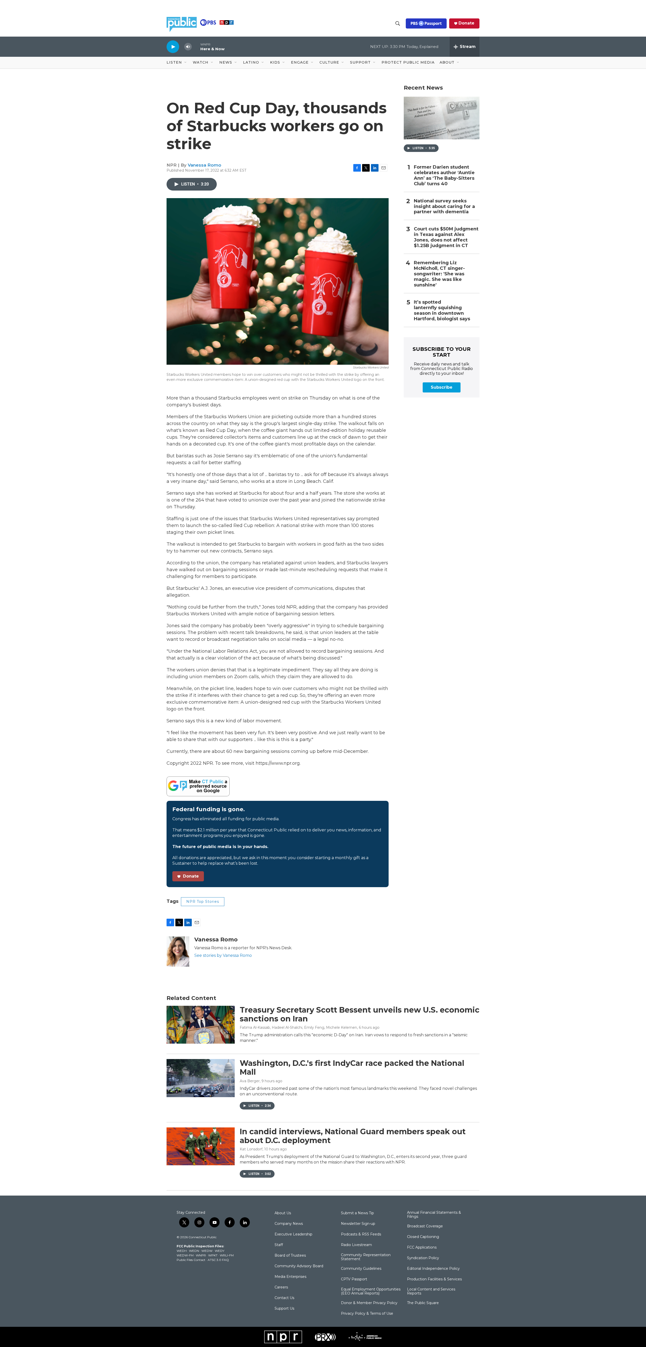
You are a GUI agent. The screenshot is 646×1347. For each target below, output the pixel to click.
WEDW (206, 1251)
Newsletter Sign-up (358, 1224)
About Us (283, 1213)
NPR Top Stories (202, 901)
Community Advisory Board (299, 1266)
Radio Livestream (356, 1245)
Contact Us (284, 1298)
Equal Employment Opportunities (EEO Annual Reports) (370, 1291)
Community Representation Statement (366, 1257)
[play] (173, 46)
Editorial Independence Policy (433, 1269)
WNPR (201, 1255)
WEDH (182, 1251)
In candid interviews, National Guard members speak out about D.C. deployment (353, 1136)
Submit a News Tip (357, 1213)
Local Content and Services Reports (431, 1291)
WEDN (194, 1251)
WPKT (213, 1255)
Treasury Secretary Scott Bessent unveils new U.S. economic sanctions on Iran (359, 1014)
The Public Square (423, 1303)
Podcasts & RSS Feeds (361, 1234)
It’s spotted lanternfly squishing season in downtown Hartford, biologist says (442, 311)
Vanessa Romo (204, 165)
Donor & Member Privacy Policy (369, 1303)
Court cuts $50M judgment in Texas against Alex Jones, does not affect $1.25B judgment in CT (446, 237)
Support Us (284, 1309)
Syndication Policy (423, 1258)
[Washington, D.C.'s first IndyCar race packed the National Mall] (201, 1078)
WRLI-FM (227, 1255)
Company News (289, 1224)
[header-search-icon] (397, 23)
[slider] (196, 46)
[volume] (188, 46)
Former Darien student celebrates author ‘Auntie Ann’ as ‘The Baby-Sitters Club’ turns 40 (444, 176)
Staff (279, 1245)
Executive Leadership (293, 1234)
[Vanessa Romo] (178, 951)
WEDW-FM (185, 1255)
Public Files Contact (191, 1260)
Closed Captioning (423, 1237)
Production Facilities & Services (434, 1279)
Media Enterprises (290, 1277)
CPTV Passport (354, 1279)
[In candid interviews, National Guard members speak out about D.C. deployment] (201, 1146)
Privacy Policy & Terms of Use (367, 1314)
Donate (466, 23)
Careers (281, 1287)
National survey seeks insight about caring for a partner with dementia (444, 206)
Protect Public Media (408, 62)
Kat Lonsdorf (251, 1149)
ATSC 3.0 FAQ (218, 1260)
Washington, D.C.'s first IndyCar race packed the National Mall (352, 1068)
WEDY (219, 1251)
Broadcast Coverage (425, 1226)
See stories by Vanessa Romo (223, 955)
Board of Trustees (290, 1256)
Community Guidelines (361, 1269)
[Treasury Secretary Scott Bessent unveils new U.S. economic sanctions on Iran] (201, 1025)
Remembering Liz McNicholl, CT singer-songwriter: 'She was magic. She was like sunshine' (439, 274)
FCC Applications (422, 1248)
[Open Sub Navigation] (186, 63)
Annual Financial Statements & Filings (434, 1215)
